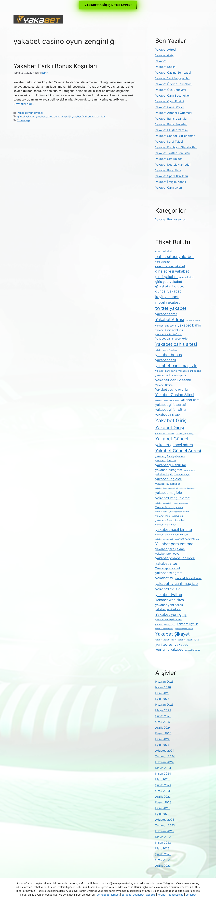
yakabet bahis (189, 325)
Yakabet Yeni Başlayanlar (172, 78)
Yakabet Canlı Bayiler (169, 107)
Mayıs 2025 (163, 710)
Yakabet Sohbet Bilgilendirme (175, 136)
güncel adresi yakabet (169, 286)
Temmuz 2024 (165, 756)
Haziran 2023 (164, 831)
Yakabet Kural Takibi (169, 141)
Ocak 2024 (162, 791)
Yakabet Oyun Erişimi (169, 101)
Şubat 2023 (163, 854)
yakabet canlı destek (173, 380)
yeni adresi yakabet (171, 644)
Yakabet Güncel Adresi (178, 450)
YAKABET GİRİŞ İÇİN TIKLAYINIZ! (108, 5)
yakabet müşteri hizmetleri (169, 520)
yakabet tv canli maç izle (176, 583)
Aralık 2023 (163, 796)
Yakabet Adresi (165, 49)
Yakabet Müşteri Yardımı (171, 130)
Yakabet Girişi (169, 427)
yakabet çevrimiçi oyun (165, 624)
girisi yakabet (166, 277)
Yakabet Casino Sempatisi (173, 72)
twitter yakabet (170, 308)
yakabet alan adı (193, 320)
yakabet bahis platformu (168, 334)
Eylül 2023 (162, 814)
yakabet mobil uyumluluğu (169, 515)
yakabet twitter (168, 594)
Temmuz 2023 (165, 825)
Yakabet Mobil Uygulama (169, 507)
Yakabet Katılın (165, 67)
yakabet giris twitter (170, 410)
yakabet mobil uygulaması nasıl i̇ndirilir (172, 512)
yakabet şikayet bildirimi (166, 640)
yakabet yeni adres (169, 605)
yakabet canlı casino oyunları (171, 375)
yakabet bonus (168, 354)
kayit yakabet (167, 297)
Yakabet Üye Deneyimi (170, 90)
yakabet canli (165, 360)
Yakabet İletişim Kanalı (170, 182)
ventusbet (103, 894)
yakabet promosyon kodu (175, 558)
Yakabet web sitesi (170, 600)
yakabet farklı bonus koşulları (88, 116)
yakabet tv (164, 578)
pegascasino (175, 894)
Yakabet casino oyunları (172, 389)
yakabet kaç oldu (168, 479)
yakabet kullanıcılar (167, 483)
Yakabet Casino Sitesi (174, 394)
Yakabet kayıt (182, 474)
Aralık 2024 (163, 727)
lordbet (162, 894)
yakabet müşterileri (165, 524)
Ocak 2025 (162, 722)
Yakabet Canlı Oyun (168, 187)
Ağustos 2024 (164, 750)
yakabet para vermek (164, 539)
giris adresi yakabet (172, 271)
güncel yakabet (26, 116)
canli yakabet (162, 261)
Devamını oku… (24, 104)
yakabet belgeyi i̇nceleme (166, 350)
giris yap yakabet (168, 282)
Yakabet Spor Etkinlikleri (171, 176)
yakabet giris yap (167, 414)
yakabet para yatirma (187, 538)
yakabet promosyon (168, 553)
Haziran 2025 (164, 704)
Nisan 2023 (163, 842)
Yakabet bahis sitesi (176, 344)
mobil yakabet (167, 302)
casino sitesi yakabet (170, 266)
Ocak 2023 (162, 860)
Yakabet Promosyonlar (30, 112)
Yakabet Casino (163, 385)
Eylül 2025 (162, 699)
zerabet (126, 894)
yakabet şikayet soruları (188, 640)
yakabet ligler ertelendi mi (166, 488)
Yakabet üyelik (187, 624)
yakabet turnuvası (192, 650)
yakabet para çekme (170, 549)
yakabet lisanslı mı (187, 488)
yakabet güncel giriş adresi (170, 456)
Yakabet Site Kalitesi (169, 159)
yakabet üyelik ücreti (184, 629)
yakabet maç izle (168, 493)
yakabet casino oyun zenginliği (53, 116)
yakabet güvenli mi (165, 460)
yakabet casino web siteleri (167, 400)
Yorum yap (23, 120)
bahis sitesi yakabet (174, 256)
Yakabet (160, 61)
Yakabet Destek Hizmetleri (173, 164)
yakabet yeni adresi (168, 609)
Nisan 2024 (163, 773)
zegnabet (138, 894)
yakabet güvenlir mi (170, 465)
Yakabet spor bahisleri (167, 568)
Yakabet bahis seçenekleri (172, 338)
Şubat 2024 (163, 785)
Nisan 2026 (163, 687)
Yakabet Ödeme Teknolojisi (173, 84)
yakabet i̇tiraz (190, 470)
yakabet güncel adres (174, 445)
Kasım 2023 (163, 802)
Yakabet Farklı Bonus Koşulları (55, 66)
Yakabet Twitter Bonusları (172, 153)
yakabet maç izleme (172, 498)
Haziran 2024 (164, 762)
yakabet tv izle (168, 589)
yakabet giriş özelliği (185, 433)
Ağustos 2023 (164, 819)
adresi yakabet (163, 251)
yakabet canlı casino (189, 370)
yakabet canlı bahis (166, 370)
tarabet (115, 894)
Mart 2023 (162, 848)
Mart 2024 (162, 779)
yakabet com (190, 400)
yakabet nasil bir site (173, 529)
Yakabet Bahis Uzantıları (171, 118)
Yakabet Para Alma (168, 170)
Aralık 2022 (163, 865)
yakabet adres (166, 314)
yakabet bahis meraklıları (169, 330)
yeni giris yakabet (169, 649)
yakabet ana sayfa (165, 325)
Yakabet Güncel (171, 438)
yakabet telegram (168, 573)
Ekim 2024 (162, 739)
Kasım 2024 (163, 733)
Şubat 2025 (163, 716)
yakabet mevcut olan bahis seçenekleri (171, 503)
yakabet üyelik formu (164, 629)
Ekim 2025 (162, 693)
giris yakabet (186, 277)
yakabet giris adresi (170, 405)
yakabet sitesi (167, 563)
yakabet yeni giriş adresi (168, 619)
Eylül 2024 (162, 745)
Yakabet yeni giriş (171, 614)
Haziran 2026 (164, 681)
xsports (150, 894)
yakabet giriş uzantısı (164, 433)
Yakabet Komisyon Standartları (176, 147)
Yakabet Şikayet (172, 634)
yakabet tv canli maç (188, 578)
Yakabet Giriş (164, 55)
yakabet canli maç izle (176, 365)
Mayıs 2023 (163, 837)
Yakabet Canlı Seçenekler (172, 95)
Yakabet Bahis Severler (171, 124)
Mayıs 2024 (163, 768)
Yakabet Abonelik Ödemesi (173, 113)
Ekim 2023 (162, 808)
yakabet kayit (164, 474)
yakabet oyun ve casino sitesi (171, 534)
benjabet (191, 894)
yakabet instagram (168, 470)
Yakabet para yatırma (174, 544)
